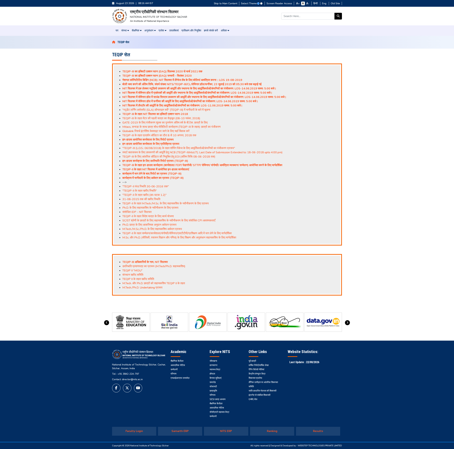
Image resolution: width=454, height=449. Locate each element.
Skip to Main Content (225, 3)
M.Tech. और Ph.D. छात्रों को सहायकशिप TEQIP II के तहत (153, 283)
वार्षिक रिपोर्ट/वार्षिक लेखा (259, 365)
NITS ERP (226, 431)
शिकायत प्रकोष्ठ (255, 378)
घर (117, 30)
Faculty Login (134, 431)
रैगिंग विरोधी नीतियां (256, 369)
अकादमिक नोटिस (178, 365)
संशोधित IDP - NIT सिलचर (137, 212)
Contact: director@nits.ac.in (127, 379)
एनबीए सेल (253, 399)
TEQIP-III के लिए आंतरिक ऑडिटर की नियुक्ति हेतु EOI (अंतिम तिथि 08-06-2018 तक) (168, 157)
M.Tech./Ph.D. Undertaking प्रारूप (142, 288)
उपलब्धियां (174, 30)
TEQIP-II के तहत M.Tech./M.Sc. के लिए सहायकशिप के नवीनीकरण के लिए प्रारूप (165, 203)
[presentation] (106, 322)
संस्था (124, 30)
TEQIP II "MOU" (132, 270)
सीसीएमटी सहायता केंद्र (219, 412)
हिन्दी (315, 3)
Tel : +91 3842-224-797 (125, 374)
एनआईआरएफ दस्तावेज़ (180, 378)
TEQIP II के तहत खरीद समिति (138, 279)
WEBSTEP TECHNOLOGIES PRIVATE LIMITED (320, 445)
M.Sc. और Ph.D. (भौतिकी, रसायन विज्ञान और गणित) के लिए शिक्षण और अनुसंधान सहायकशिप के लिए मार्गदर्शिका (179, 237)
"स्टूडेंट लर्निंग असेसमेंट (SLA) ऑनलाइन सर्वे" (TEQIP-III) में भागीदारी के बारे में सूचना (166, 110)
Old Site (335, 3)
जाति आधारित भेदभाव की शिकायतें (262, 390)
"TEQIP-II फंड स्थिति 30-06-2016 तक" (145, 186)
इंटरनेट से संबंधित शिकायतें (259, 395)
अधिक (224, 30)
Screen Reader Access (279, 3)
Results (318, 431)
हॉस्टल (212, 373)
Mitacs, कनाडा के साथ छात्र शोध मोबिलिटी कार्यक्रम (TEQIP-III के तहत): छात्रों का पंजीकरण (171, 127)
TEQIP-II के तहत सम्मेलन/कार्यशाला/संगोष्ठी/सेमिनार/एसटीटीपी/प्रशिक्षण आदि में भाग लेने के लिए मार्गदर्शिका (177, 233)
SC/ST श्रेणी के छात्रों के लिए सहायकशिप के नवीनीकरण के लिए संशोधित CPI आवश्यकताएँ (168, 220)
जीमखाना (213, 361)
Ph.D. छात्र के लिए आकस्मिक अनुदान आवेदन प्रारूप (149, 225)
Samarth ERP (180, 431)
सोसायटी (213, 386)
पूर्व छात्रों (252, 361)
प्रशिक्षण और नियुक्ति (191, 30)
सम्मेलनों (174, 369)
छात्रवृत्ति (213, 390)
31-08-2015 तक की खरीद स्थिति (141, 199)
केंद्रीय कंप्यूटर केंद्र (257, 373)
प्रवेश (162, 30)
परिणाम (173, 373)
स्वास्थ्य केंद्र (215, 369)
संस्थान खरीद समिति (132, 275)
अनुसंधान (149, 30)
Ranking (272, 431)
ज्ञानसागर (213, 365)
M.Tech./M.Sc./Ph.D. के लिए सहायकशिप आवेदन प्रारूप (152, 229)
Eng (324, 3)
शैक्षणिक (136, 30)
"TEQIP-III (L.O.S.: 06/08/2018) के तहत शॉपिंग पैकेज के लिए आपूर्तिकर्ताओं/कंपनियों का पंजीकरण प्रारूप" (178, 148)
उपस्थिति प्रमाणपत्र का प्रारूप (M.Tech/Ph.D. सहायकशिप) (153, 266)
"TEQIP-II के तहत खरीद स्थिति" (139, 191)
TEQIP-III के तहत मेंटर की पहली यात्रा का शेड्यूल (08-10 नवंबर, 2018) (161, 118)
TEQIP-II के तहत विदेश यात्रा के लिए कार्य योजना (148, 216)
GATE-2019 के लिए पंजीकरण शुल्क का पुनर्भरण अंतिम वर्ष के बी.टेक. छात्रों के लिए (165, 123)
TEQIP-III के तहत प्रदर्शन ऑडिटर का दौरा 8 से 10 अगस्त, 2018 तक (159, 135)
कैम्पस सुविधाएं (216, 378)
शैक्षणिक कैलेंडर (177, 361)
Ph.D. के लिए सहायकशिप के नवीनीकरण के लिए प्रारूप (150, 208)
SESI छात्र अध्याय (217, 399)
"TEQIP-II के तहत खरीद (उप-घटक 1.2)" (144, 195)
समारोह (213, 382)
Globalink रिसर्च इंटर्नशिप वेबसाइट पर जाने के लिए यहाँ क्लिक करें (155, 131)
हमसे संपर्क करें (211, 30)
